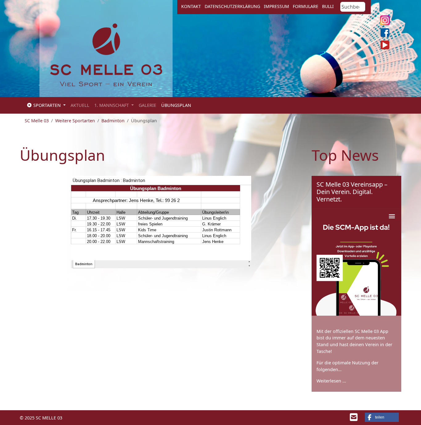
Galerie (147, 105)
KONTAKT (191, 6)
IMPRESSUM (276, 6)
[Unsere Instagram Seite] (385, 20)
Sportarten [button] (47, 105)
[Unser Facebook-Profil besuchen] (385, 33)
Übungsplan (176, 105)
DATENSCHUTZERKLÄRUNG (232, 6)
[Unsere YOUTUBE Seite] (385, 45)
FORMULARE (305, 6)
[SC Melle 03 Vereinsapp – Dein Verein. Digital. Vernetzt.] (357, 262)
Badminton (113, 120)
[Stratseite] (106, 54)
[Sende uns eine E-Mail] (354, 419)
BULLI (328, 6)
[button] (382, 417)
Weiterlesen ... (331, 381)
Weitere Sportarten (75, 120)
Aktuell (80, 105)
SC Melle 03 (37, 120)
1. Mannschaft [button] (112, 105)
